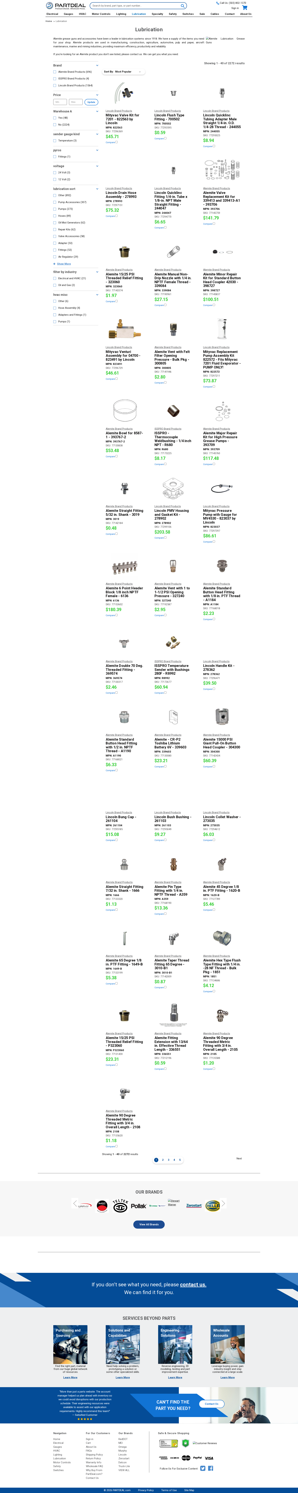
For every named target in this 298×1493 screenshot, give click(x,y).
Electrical (52, 14)
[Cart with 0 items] (244, 7)
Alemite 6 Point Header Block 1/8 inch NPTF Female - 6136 (124, 592)
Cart (88, 1442)
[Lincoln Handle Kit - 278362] (222, 643)
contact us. (193, 1284)
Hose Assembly (69, 307)
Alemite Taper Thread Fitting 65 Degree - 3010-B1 (172, 964)
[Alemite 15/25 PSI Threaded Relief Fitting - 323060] (124, 251)
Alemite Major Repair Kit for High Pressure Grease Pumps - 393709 (220, 439)
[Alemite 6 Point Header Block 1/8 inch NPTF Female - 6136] (124, 566)
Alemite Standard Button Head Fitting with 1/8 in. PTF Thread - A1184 (221, 594)
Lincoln (122, 1454)
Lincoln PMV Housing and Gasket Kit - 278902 (172, 514)
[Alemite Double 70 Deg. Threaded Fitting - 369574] (124, 643)
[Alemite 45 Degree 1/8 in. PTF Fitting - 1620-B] (222, 864)
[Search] (182, 5)
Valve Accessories (71, 236)
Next (239, 1158)
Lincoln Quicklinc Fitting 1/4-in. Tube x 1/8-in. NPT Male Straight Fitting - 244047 (171, 200)
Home (56, 1439)
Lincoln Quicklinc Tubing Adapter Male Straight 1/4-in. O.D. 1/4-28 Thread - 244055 (222, 121)
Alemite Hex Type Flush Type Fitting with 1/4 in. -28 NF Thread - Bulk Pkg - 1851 (222, 966)
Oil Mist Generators (71, 222)
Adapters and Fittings (72, 314)
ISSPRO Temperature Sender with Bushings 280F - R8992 (172, 670)
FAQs (89, 1450)
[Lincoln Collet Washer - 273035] (222, 794)
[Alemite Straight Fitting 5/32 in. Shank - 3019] (124, 488)
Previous (74, 1203)
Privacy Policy (146, 1490)
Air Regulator (68, 256)
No (63, 124)
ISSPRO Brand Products (73, 78)
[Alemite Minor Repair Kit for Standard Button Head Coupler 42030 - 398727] (222, 251)
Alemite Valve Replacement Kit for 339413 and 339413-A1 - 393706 (221, 198)
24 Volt (64, 172)
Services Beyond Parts (149, 1318)
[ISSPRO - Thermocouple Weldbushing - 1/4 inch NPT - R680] (173, 411)
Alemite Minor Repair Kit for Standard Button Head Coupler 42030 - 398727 (222, 280)
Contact (230, 14)
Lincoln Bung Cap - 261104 (121, 819)
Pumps (65, 208)
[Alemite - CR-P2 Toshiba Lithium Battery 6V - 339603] (173, 717)
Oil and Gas (66, 285)
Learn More (70, 1377)
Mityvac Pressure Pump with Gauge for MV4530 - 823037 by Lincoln (220, 516)
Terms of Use (169, 1490)
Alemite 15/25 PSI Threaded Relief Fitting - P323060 (124, 1042)
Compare (110, 142)
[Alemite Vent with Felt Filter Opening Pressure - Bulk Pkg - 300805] (173, 329)
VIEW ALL (124, 1470)
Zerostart (123, 1458)
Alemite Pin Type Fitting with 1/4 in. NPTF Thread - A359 (171, 891)
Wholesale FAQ (94, 1466)
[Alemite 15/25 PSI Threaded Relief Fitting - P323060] (124, 1015)
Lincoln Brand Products (75, 85)
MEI (120, 1442)
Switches (188, 14)
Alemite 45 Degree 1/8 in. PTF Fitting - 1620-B (221, 889)
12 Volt (64, 179)
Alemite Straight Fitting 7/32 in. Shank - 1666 (124, 889)
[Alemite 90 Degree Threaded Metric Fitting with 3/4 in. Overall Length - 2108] (124, 1093)
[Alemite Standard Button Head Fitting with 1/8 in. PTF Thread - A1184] (222, 566)
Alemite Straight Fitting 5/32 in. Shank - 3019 (124, 512)
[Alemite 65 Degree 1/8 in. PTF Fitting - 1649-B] (124, 938)
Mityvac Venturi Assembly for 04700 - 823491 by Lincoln (123, 356)
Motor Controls (101, 14)
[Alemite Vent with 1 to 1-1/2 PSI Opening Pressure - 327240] (173, 566)
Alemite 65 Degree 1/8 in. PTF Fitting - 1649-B (124, 962)
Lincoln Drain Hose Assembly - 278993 (121, 195)
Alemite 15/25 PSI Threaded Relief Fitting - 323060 (124, 278)
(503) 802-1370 (237, 2)
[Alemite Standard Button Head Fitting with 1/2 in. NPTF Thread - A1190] (124, 717)
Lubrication (139, 14)
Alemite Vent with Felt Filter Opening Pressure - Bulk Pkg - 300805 (172, 357)
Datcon (122, 1462)
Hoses (64, 215)
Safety (173, 14)
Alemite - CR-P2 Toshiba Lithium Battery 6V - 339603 (170, 743)
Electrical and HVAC (72, 278)
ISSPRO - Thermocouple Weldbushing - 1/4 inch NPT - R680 (173, 439)
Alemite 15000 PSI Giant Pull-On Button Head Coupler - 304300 (221, 743)
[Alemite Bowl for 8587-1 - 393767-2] (124, 411)
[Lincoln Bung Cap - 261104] (124, 794)
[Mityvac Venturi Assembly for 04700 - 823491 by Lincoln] (124, 329)
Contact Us (211, 1403)
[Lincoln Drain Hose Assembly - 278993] (124, 170)
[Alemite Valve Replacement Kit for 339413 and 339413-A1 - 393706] (222, 170)
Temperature (67, 140)
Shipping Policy (94, 1454)
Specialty (157, 14)
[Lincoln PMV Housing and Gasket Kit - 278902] (173, 488)
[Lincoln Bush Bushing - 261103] (173, 794)
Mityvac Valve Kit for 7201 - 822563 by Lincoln (122, 119)
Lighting (121, 14)
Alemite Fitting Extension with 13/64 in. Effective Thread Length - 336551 (171, 1043)
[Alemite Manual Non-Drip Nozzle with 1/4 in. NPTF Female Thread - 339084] (173, 251)
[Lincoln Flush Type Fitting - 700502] (173, 93)
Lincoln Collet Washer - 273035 (222, 819)
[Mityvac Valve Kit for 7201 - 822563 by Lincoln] (124, 93)
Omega (122, 1446)
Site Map (189, 1490)
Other (64, 195)
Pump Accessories (72, 202)
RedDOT (123, 1439)
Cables (215, 14)
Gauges (68, 14)
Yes (63, 117)
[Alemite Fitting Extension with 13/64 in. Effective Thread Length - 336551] (173, 1015)
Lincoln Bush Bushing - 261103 (173, 819)
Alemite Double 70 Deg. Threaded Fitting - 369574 (124, 670)
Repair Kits (67, 229)
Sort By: (109, 71)
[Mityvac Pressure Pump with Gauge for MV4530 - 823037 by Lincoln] (222, 488)
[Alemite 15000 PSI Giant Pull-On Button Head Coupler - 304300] (222, 717)
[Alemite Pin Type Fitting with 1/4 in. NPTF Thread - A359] (173, 864)
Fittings (64, 156)
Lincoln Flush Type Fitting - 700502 (169, 117)
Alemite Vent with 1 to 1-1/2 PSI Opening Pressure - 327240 (172, 592)
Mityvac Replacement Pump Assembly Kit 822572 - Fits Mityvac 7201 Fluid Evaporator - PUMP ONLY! (222, 359)
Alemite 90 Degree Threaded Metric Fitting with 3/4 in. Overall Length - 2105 (220, 1043)
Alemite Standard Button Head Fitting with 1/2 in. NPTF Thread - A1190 (121, 745)
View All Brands (149, 1224)
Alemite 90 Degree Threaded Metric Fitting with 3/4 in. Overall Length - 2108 (123, 1121)
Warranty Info (93, 1462)
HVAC (82, 14)
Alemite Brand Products (75, 71)
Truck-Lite (124, 1466)
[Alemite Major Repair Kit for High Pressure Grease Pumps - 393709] (222, 411)
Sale (202, 14)
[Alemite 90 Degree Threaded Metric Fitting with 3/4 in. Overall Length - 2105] (222, 1015)
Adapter (65, 243)
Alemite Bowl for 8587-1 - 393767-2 (124, 435)
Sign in (235, 8)
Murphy (122, 1450)
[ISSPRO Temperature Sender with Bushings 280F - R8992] (173, 643)
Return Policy (93, 1458)
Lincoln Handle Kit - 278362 (219, 668)
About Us (245, 14)
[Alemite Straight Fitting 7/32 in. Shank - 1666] (124, 864)
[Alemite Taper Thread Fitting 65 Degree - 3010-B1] (173, 938)
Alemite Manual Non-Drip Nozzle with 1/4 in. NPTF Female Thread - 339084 (173, 280)
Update (91, 102)
